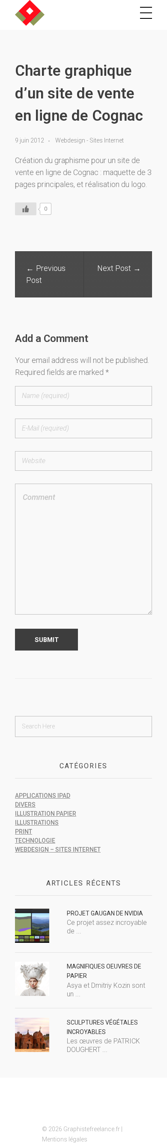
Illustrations (37, 822)
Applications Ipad (42, 795)
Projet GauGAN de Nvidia (105, 913)
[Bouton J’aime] (25, 208)
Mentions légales (64, 1139)
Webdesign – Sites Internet (58, 849)
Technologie (35, 840)
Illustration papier (45, 813)
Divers (25, 804)
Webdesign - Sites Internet (89, 140)
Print (23, 831)
